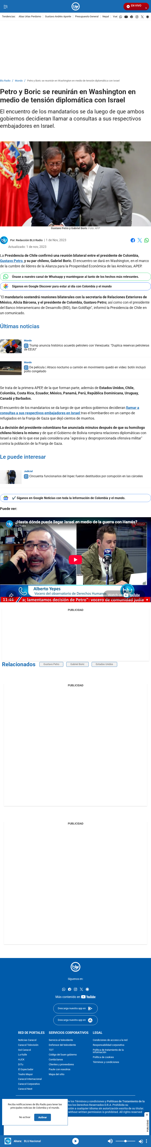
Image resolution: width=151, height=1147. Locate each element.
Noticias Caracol (27, 1040)
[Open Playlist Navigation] (146, 1141)
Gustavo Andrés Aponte (58, 16)
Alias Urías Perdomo (30, 16)
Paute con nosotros (59, 1069)
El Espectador (25, 1069)
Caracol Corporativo (29, 1084)
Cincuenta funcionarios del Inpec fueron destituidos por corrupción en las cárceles (86, 476)
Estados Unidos (104, 664)
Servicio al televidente (61, 1040)
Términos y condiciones (106, 1062)
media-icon (75, 1141)
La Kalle (22, 1054)
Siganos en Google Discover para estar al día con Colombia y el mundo (62, 286)
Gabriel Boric (77, 664)
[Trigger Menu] (5, 6)
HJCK (21, 1059)
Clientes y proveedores (61, 1064)
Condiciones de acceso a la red (110, 1040)
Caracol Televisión (28, 1045)
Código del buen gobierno (63, 1054)
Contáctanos (56, 1059)
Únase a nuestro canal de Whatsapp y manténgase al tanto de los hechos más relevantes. (75, 277)
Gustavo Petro (51, 664)
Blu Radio (5, 81)
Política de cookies (103, 1057)
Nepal (105, 16)
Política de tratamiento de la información (108, 1051)
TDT (51, 1050)
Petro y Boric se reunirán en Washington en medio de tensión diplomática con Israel (73, 81)
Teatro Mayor (25, 1074)
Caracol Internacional (30, 1079)
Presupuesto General (87, 16)
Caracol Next (25, 1089)
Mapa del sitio (56, 1074)
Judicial (28, 471)
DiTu (20, 1064)
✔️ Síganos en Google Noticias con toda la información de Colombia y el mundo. (68, 498)
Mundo (19, 81)
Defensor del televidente (62, 1045)
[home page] (76, 6)
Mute (110, 1141)
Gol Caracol (24, 1050)
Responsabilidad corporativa (108, 1045)
